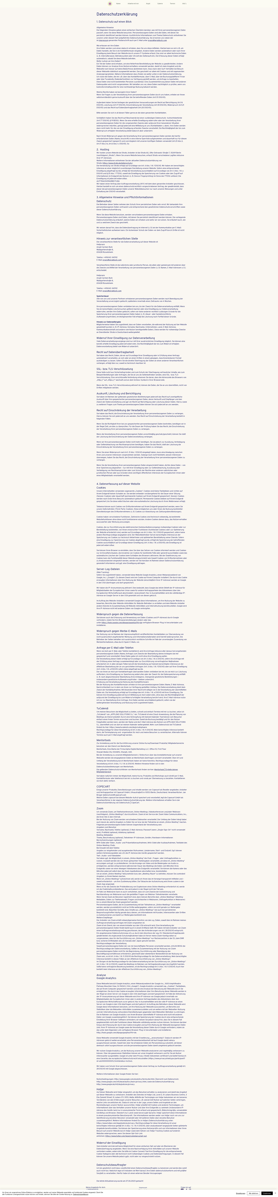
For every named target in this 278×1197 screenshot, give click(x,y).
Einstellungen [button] (240, 1193)
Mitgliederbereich (104, 772)
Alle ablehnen (253, 1193)
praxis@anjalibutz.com (157, 40)
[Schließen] (275, 1193)
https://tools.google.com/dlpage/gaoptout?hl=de (122, 623)
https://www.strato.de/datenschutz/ (118, 163)
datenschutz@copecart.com (114, 795)
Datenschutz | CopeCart (129, 803)
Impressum (103, 40)
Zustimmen (267, 1193)
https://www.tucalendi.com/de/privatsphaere (128, 727)
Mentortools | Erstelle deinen (166, 770)
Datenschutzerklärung (80, 1194)
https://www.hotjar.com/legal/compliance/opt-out (126, 1136)
